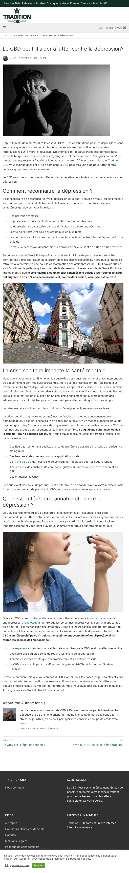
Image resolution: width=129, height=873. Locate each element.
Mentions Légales (16, 840)
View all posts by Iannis (33, 728)
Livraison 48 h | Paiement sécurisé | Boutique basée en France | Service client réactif (55, 3)
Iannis (12, 58)
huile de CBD (23, 461)
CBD (6, 35)
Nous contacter (15, 787)
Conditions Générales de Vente (25, 829)
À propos (11, 823)
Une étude (30, 622)
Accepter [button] (38, 865)
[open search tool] (124, 14)
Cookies (10, 835)
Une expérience (19, 648)
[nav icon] (4, 27)
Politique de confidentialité (22, 846)
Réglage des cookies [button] (17, 865)
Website (53, 728)
